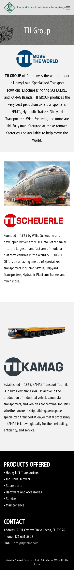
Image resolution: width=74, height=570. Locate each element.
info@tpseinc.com (25, 543)
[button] (68, 8)
